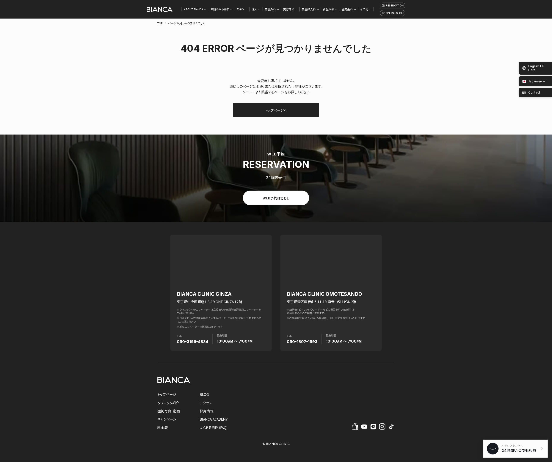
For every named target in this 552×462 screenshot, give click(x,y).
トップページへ (276, 110)
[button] (532, 81)
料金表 (162, 427)
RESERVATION (395, 5)
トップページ (166, 394)
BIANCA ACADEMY (214, 419)
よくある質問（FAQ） (214, 427)
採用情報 (206, 411)
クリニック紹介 (168, 402)
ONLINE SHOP (395, 13)
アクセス (206, 402)
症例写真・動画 (168, 411)
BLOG (204, 394)
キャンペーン (166, 419)
